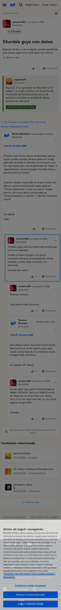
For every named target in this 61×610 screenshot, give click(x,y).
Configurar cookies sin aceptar (30, 585)
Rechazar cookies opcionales (30, 595)
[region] (30, 565)
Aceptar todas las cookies (30, 604)
